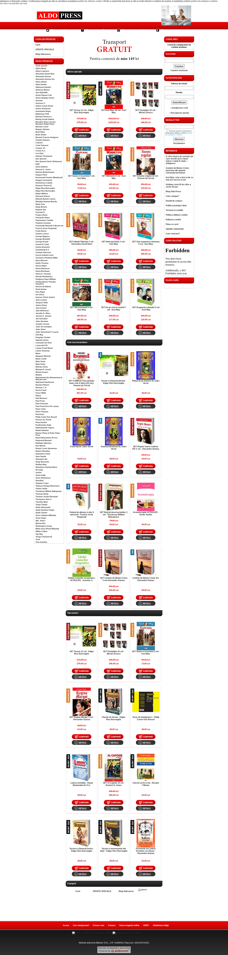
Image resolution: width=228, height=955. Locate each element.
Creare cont (98, 925)
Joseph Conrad (42, 324)
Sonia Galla (41, 475)
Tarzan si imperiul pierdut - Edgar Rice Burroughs (113, 382)
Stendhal (39, 481)
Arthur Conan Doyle (44, 106)
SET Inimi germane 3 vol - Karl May (114, 243)
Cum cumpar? (95, 30)
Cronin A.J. (40, 151)
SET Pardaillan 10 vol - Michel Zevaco (145, 111)
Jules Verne (41, 329)
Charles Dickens (43, 140)
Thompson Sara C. (44, 499)
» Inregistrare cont (179, 108)
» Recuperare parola (179, 113)
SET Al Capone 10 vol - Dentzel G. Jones (114, 784)
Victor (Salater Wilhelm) (46, 515)
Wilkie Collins (41, 531)
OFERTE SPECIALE (45, 49)
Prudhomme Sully (43, 425)
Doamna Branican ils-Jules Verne (114, 447)
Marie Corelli (41, 359)
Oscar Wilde (41, 393)
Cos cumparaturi (132, 30)
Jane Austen (41, 308)
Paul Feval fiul (42, 404)
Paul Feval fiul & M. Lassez (47, 406)
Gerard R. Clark (42, 244)
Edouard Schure (43, 196)
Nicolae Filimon (42, 385)
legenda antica (42, 340)
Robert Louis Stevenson (46, 448)
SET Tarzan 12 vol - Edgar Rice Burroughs (82, 111)
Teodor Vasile (41, 489)
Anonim (39, 101)
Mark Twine (40, 364)
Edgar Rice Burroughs (45, 188)
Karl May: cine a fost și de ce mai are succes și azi (179, 178)
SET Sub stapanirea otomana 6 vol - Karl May (146, 243)
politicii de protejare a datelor (204, 1)
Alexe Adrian (41, 82)
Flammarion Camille (44, 220)
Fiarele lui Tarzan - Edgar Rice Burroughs (113, 718)
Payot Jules (41, 409)
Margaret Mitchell (43, 356)
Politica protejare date (176, 205)
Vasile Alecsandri (43, 507)
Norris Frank (41, 390)
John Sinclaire (42, 321)
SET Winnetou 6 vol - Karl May (114, 177)
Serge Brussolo (42, 462)
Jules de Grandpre (44, 327)
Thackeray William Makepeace (49, 491)
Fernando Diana (43, 218)
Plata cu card (172, 224)
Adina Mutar (41, 68)
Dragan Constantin (44, 180)
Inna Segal (40, 292)
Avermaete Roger (43, 111)
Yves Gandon (41, 542)
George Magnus (43, 236)
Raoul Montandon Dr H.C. (47, 438)
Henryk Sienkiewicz (44, 276)
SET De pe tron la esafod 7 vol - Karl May (113, 308)
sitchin (39, 472)
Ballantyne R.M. (42, 114)
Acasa (66, 925)
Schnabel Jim (41, 459)
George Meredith (43, 239)
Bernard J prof (42, 127)
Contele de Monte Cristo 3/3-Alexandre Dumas (145, 579)
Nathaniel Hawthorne (45, 382)
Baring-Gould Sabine (45, 119)
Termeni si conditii (174, 210)
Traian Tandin (41, 505)
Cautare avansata (179, 70)
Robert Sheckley (43, 451)
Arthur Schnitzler (43, 109)
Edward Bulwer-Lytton (45, 199)
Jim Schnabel (41, 319)
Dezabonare (179, 143)
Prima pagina (59, 30)
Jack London (41, 300)
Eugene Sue (41, 210)
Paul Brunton (41, 398)
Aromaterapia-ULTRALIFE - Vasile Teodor (146, 513)
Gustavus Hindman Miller (47, 258)
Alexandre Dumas (43, 76)
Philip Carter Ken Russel (46, 417)
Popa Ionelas (41, 422)
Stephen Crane (42, 483)
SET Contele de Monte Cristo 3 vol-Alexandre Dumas (113, 579)
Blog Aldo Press (173, 191)
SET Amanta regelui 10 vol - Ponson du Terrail (146, 177)
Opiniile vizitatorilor (175, 229)
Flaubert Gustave (43, 223)
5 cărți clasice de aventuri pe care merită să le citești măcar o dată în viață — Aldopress (179, 160)
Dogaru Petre (41, 175)
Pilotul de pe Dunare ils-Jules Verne (146, 382)
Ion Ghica (40, 295)
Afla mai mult (21, 3)
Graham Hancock (43, 252)
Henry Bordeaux (43, 271)
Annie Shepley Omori (45, 98)
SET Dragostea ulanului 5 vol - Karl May (145, 308)
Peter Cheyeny (42, 412)
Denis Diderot (42, 167)
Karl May (39, 335)
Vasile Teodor (41, 513)
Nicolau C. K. (41, 388)
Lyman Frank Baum (44, 348)
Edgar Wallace (42, 194)
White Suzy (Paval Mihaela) (47, 529)
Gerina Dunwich (43, 247)
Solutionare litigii (161, 925)
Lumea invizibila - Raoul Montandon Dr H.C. (81, 784)
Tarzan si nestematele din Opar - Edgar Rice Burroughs (114, 849)
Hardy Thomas (42, 263)
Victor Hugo (41, 518)
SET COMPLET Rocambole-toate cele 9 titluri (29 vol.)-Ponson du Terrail (82, 383)
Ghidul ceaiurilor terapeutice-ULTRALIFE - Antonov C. (81, 579)
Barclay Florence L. (44, 117)
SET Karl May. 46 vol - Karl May (113, 111)
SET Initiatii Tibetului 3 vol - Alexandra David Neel (81, 243)
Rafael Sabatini (42, 430)
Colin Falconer (42, 145)
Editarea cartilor (173, 219)
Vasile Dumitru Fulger (45, 510)
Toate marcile (41, 66)
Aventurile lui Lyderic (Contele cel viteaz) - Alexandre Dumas (146, 850)
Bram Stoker (41, 135)
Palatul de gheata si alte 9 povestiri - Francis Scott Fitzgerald (82, 514)
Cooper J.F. (41, 148)
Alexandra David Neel (45, 74)
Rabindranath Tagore (45, 428)
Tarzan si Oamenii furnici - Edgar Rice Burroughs (81, 849)
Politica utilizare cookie (177, 215)
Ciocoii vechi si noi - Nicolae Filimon (146, 784)
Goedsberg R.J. (42, 250)
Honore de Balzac (43, 286)
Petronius (40, 414)
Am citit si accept (7, 3)
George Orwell (42, 242)
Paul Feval (40, 401)
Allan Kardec (41, 84)
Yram (38, 539)
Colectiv (39, 143)
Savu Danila (41, 456)
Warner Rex (41, 523)
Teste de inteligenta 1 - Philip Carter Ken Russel (145, 718)
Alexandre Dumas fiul (45, 79)
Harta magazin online (129, 925)
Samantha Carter (43, 454)
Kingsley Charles (43, 337)
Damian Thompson (44, 156)
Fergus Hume (41, 215)
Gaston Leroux (42, 234)
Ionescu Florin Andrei (45, 297)
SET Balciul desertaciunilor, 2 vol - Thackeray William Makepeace (114, 514)
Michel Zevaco (42, 372)
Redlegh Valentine (43, 443)
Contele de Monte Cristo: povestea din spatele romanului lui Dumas (177, 170)
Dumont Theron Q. (44, 185)
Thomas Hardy (42, 494)
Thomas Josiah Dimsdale (47, 497)
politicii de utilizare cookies (90, 1)
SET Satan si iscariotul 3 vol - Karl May (81, 177)
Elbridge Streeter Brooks (46, 202)
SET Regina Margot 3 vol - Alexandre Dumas (81, 718)
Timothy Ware (42, 502)
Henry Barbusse (43, 268)
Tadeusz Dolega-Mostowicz (48, 486)
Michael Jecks (42, 367)
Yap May (39, 534)
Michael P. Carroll (43, 369)
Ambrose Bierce (43, 90)
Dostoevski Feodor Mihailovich (49, 177)
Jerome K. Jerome (43, 316)
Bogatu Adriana (42, 129)
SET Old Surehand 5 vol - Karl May (81, 308)
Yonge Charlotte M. (44, 537)
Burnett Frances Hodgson (47, 137)
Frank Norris (41, 231)
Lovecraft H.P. (42, 345)
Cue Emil (39, 153)
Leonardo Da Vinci (44, 343)
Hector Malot (41, 266)
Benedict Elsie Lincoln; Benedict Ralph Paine (46, 123)
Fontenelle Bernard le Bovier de (49, 226)
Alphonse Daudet (43, 87)
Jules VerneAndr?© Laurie (47, 332)
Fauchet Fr (40, 212)
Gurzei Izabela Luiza (44, 255)
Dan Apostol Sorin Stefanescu (49, 161)
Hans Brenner (42, 260)
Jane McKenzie (42, 311)
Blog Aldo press (43, 54)
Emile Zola (40, 204)
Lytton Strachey (43, 351)
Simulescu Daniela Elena (46, 467)
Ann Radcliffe (42, 92)
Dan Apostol (41, 159)
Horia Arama (41, 289)
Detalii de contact (174, 201)
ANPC (146, 925)
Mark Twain (40, 361)
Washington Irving (44, 526)
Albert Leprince (42, 71)
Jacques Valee (42, 303)
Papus (38, 396)
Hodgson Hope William (46, 279)
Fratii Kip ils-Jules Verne (81, 446)
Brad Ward (40, 132)
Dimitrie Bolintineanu (45, 172)
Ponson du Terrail (43, 420)
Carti (38, 45)
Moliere (39, 375)
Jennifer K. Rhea (43, 313)
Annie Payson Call (44, 95)
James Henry (41, 305)
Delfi (38, 164)
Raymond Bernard (44, 440)
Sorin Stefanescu (43, 478)
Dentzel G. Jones (43, 169)
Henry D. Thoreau (43, 274)
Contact (166, 30)
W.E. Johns (40, 521)
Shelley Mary (41, 464)
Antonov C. (41, 103)
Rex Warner (41, 446)
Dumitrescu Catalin (44, 183)
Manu (38, 353)
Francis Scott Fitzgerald (46, 228)
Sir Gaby (39, 470)
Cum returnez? (173, 233)
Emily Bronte (41, 207)
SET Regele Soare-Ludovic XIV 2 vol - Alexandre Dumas (145, 447)
